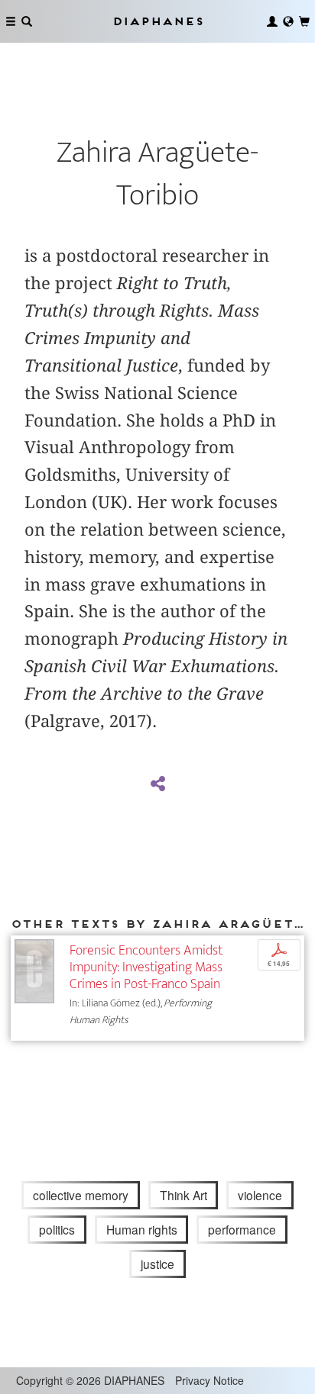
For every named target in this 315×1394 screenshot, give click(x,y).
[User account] (272, 21)
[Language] (288, 21)
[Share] (157, 784)
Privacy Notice (209, 1380)
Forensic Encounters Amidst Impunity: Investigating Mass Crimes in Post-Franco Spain (146, 967)
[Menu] (10, 21)
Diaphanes (157, 20)
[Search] (26, 21)
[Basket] (304, 21)
